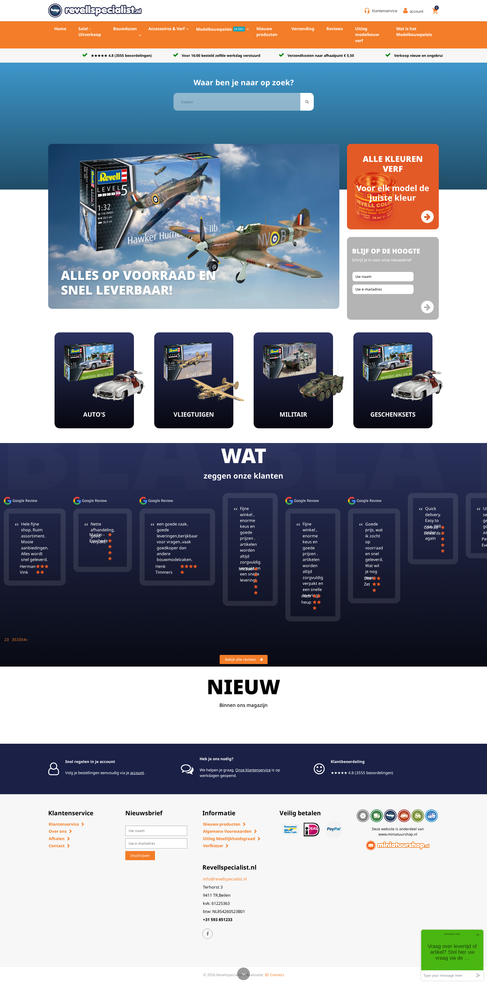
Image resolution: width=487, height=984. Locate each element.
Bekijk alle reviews (240, 659)
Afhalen (57, 838)
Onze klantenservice (253, 769)
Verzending (302, 28)
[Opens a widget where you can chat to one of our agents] (452, 955)
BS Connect (274, 974)
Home (60, 28)
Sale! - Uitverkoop (89, 31)
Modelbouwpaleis (220, 29)
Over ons (58, 831)
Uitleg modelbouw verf (367, 34)
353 (15, 639)
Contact (57, 846)
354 (22, 639)
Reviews (334, 28)
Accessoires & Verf (166, 28)
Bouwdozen (125, 28)
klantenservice (384, 10)
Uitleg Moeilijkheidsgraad (229, 838)
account (137, 772)
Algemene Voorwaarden (227, 831)
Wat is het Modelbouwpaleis (414, 31)
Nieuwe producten (266, 31)
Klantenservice (64, 824)
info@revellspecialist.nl (225, 879)
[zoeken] (307, 102)
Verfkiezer (213, 846)
